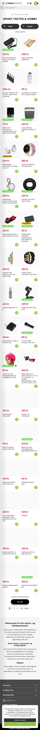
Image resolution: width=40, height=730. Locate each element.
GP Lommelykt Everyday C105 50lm (28, 341)
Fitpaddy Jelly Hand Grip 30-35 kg (28, 200)
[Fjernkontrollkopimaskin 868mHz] (10, 570)
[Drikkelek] (29, 500)
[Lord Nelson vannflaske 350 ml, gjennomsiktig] (29, 78)
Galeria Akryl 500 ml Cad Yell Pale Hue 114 (9, 553)
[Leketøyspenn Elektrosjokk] (10, 399)
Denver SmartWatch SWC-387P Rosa (28, 165)
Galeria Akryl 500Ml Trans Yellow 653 (8, 483)
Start (12, 14)
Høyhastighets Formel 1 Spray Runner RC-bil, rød (10, 235)
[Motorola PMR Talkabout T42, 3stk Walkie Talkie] (10, 258)
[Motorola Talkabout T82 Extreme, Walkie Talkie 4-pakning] (10, 78)
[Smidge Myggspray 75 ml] (10, 293)
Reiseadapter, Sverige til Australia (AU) (10, 341)
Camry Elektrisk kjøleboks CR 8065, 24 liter (29, 129)
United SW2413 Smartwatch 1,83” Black (29, 273)
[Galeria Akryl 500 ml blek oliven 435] (29, 537)
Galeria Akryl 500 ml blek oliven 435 (28, 553)
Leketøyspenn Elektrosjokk (7, 415)
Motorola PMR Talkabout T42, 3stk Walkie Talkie (8, 274)
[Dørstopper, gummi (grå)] (29, 467)
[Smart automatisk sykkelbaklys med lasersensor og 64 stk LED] (10, 500)
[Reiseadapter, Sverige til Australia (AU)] (10, 326)
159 (22, 608)
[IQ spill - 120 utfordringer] (29, 399)
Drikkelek (24, 515)
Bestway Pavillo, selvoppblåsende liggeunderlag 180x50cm (29, 449)
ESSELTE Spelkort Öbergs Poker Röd (8, 448)
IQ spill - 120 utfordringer (26, 415)
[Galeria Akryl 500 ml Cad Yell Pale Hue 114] (10, 537)
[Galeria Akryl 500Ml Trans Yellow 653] (10, 467)
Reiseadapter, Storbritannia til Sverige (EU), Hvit (10, 166)
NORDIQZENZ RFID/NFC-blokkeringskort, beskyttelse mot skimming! (27, 237)
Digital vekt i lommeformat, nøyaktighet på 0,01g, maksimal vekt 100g (9, 130)
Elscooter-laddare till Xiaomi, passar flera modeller (9, 59)
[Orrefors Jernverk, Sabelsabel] (29, 43)
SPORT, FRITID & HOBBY (22, 14)
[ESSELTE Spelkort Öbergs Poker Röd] (10, 432)
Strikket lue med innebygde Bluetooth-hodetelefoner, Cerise (9, 375)
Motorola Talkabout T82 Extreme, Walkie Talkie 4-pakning (10, 94)
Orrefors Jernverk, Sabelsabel (27, 58)
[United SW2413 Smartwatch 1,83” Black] (29, 258)
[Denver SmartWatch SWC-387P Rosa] (29, 149)
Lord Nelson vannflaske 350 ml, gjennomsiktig (29, 93)
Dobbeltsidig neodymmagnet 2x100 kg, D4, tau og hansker (9, 201)
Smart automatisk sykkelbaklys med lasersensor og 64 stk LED (9, 518)
